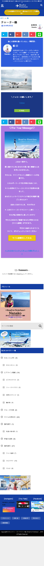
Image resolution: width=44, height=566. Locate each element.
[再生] (19, 506)
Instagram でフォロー (9, 509)
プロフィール (6, 518)
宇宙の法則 (8, 439)
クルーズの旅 (9, 410)
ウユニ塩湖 (9, 453)
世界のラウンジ (11, 395)
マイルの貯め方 (10, 417)
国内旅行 (7, 424)
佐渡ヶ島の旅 (10, 431)
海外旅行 (7, 446)
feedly (22, 110)
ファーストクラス (12, 387)
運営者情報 (5, 523)
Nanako (34, 27)
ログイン (21, 274)
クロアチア (9, 461)
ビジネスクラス (11, 380)
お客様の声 (25, 518)
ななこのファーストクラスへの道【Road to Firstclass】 (23, 532)
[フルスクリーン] (29, 506)
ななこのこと (10, 365)
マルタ (8, 468)
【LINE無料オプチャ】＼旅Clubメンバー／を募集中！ (22, 12)
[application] (23, 504)
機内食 (8, 402)
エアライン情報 (10, 372)
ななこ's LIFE (9, 358)
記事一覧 (16, 518)
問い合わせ (35, 518)
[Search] (40, 326)
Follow (22, 103)
